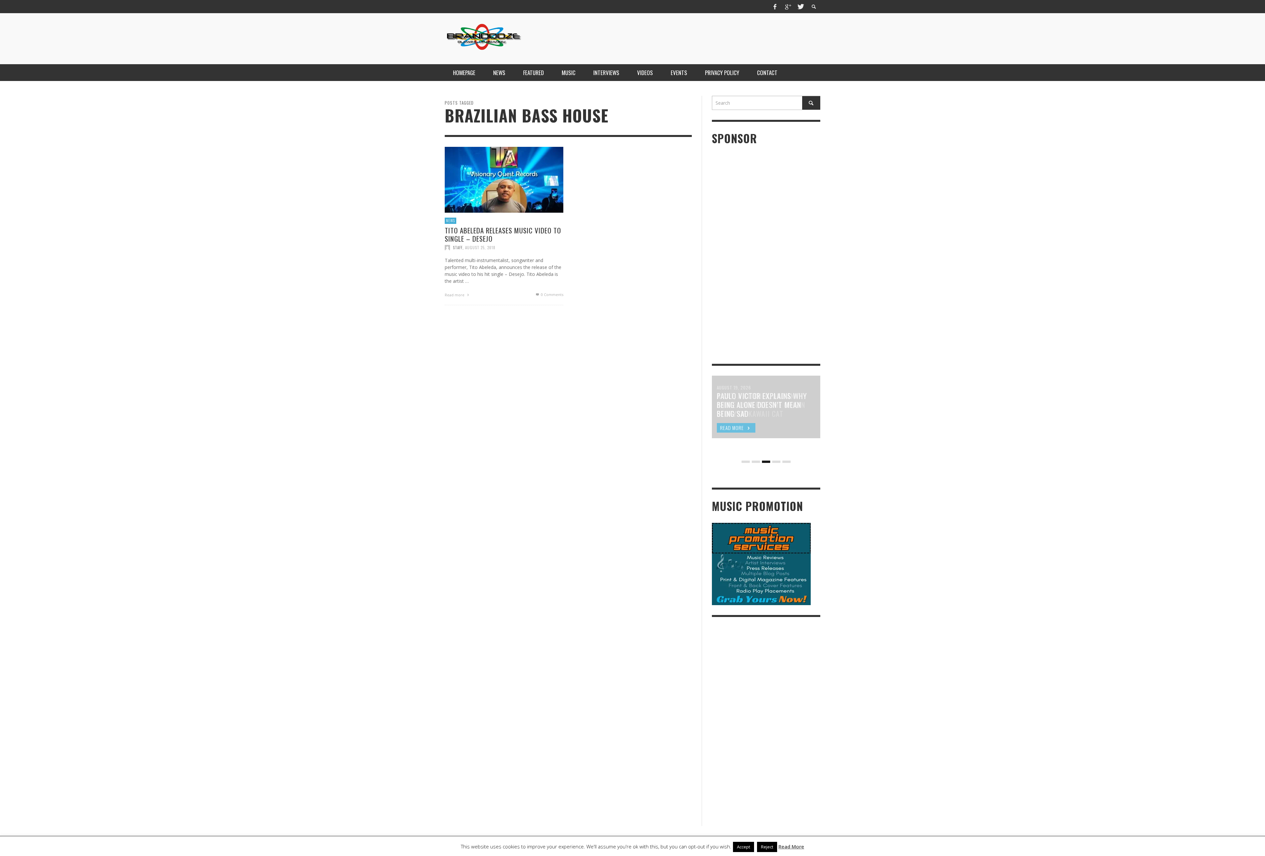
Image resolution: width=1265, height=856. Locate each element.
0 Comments (551, 294)
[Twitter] (800, 6)
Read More (791, 846)
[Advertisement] (700, 38)
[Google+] (787, 6)
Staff (458, 247)
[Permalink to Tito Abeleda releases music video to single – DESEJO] (504, 179)
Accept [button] (743, 847)
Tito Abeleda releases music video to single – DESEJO (503, 234)
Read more (455, 294)
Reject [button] (767, 847)
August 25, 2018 (480, 247)
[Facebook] (775, 6)
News (450, 220)
